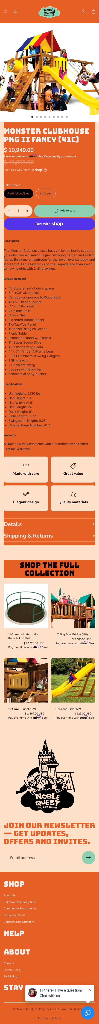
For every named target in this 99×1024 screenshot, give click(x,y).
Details (13, 524)
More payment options (49, 233)
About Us (9, 895)
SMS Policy (10, 976)
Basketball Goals (14, 915)
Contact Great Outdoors (19, 921)
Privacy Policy (12, 970)
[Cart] (93, 11)
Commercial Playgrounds (20, 908)
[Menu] (5, 11)
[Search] (15, 11)
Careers (9, 963)
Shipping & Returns (28, 535)
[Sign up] (88, 857)
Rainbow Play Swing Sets (20, 902)
